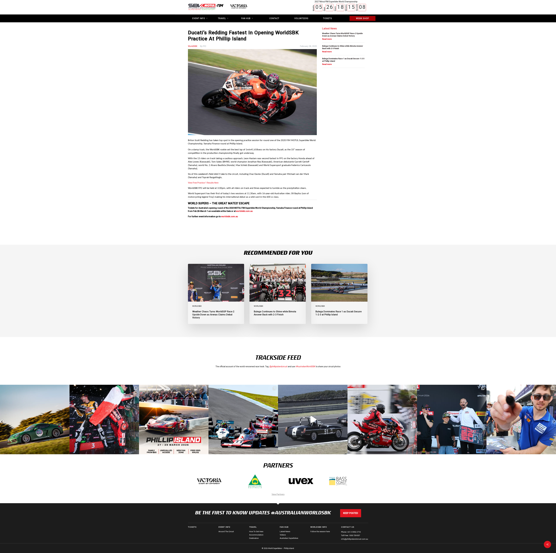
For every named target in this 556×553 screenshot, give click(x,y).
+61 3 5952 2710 (354, 532)
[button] (2, 421)
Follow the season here (320, 532)
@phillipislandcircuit (278, 366)
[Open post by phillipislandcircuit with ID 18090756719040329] (382, 419)
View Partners (278, 494)
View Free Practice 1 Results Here (203, 183)
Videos (283, 535)
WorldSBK (192, 46)
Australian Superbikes (289, 538)
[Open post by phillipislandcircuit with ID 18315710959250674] (104, 419)
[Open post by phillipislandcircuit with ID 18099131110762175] (35, 419)
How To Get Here (256, 532)
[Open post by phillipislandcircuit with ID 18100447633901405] (521, 419)
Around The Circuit (226, 532)
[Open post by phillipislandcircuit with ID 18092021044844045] (313, 419)
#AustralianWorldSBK (305, 366)
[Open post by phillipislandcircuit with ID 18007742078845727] (243, 419)
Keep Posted (350, 513)
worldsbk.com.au (244, 211)
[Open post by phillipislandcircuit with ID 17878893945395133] (174, 419)
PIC (204, 46)
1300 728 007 (354, 535)
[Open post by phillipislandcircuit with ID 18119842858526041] (452, 419)
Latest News (285, 532)
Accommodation (256, 535)
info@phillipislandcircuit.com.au (354, 539)
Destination (254, 538)
